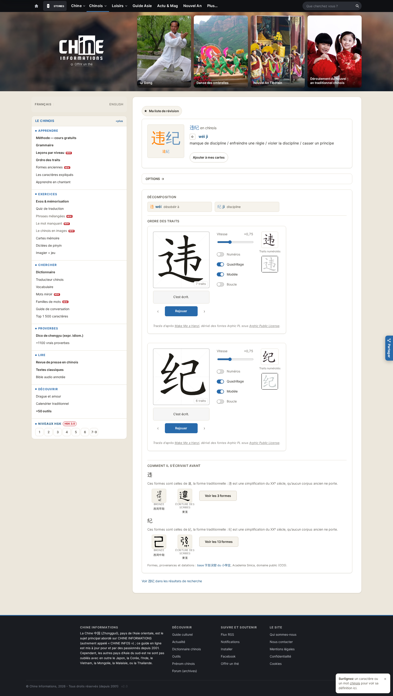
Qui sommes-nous (283, 634)
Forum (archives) (184, 671)
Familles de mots (52, 302)
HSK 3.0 (70, 423)
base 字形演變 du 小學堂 (214, 565)
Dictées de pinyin (49, 245)
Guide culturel (182, 634)
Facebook (228, 656)
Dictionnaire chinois (186, 649)
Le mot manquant (52, 223)
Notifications (230, 642)
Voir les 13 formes (219, 542)
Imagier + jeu (45, 253)
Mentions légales (282, 649)
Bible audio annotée (50, 377)
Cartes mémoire (47, 238)
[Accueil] (36, 6)
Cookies (276, 664)
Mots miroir (47, 294)
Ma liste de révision (161, 112)
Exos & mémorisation (52, 201)
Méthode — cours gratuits (56, 138)
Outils (176, 656)
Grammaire (44, 145)
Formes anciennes (53, 167)
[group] (204, 274)
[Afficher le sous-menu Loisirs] (127, 6)
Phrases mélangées (54, 216)
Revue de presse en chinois (57, 362)
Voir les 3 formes (218, 496)
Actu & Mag (167, 5)
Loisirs (118, 5)
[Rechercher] (357, 6)
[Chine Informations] (81, 47)
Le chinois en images (55, 231)
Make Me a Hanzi (187, 326)
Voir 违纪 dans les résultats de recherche (172, 581)
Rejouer (181, 311)
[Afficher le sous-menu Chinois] (106, 6)
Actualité (178, 642)
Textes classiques (50, 370)
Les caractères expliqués (54, 175)
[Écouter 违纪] (193, 137)
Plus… (212, 5)
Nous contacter (281, 642)
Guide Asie (142, 5)
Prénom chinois (183, 664)
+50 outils (44, 411)
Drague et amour (48, 396)
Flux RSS (227, 634)
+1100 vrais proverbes (52, 343)
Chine (76, 5)
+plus (119, 121)
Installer (226, 649)
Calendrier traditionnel (52, 403)
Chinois (96, 5)
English (116, 104)
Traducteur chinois (49, 279)
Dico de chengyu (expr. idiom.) (59, 335)
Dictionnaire (45, 272)
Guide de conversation (52, 309)
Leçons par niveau (53, 152)
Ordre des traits (48, 160)
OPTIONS (155, 179)
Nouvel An (192, 5)
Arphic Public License (264, 326)
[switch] (235, 254)
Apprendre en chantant (53, 182)
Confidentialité (280, 656)
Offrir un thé (84, 64)
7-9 (94, 432)
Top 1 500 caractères (52, 316)
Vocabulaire (44, 287)
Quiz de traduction (50, 208)
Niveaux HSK (49, 423)
